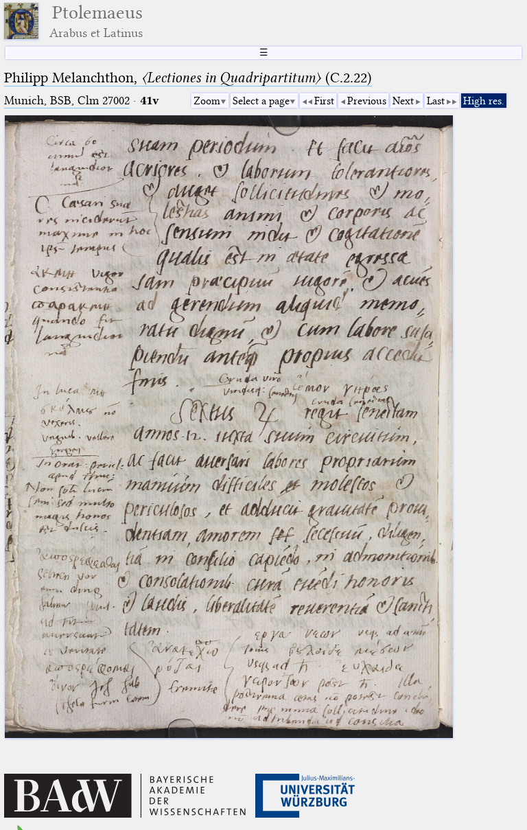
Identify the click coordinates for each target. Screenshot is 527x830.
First (324, 101)
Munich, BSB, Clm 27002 (67, 100)
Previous (366, 101)
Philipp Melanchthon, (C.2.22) (188, 77)
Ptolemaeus (96, 21)
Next (403, 101)
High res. (483, 101)
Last (436, 101)
